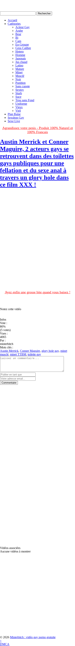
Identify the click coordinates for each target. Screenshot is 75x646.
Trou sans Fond (24, 100)
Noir (18, 79)
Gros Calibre (23, 48)
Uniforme (21, 103)
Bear (18, 34)
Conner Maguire (30, 350)
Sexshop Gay (16, 117)
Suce (18, 96)
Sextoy (19, 89)
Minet (18, 72)
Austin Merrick (9, 350)
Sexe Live (14, 121)
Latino (19, 65)
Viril (18, 110)
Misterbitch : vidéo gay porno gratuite (33, 637)
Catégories (14, 23)
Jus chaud (21, 62)
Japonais (20, 58)
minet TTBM (18, 354)
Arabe (19, 30)
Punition (20, 82)
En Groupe (22, 44)
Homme (20, 55)
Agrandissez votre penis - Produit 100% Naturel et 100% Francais (37, 130)
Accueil (12, 20)
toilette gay (34, 354)
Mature (19, 69)
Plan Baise (14, 114)
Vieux (19, 107)
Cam (18, 41)
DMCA (4, 644)
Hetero (19, 51)
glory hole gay (50, 350)
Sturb (18, 93)
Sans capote (22, 86)
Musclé (19, 75)
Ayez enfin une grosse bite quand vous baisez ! (37, 292)
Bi (16, 37)
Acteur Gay (22, 27)
